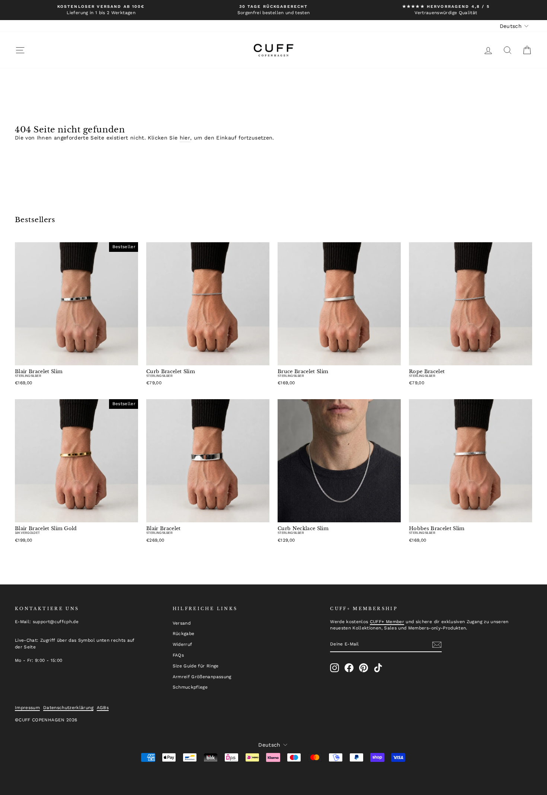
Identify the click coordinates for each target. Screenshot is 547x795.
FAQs (178, 655)
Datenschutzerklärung (68, 707)
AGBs (103, 707)
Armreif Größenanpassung (202, 676)
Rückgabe (184, 633)
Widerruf (182, 644)
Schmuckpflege (190, 687)
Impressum (27, 707)
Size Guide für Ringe (196, 666)
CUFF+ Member (387, 621)
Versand (182, 623)
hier (185, 138)
